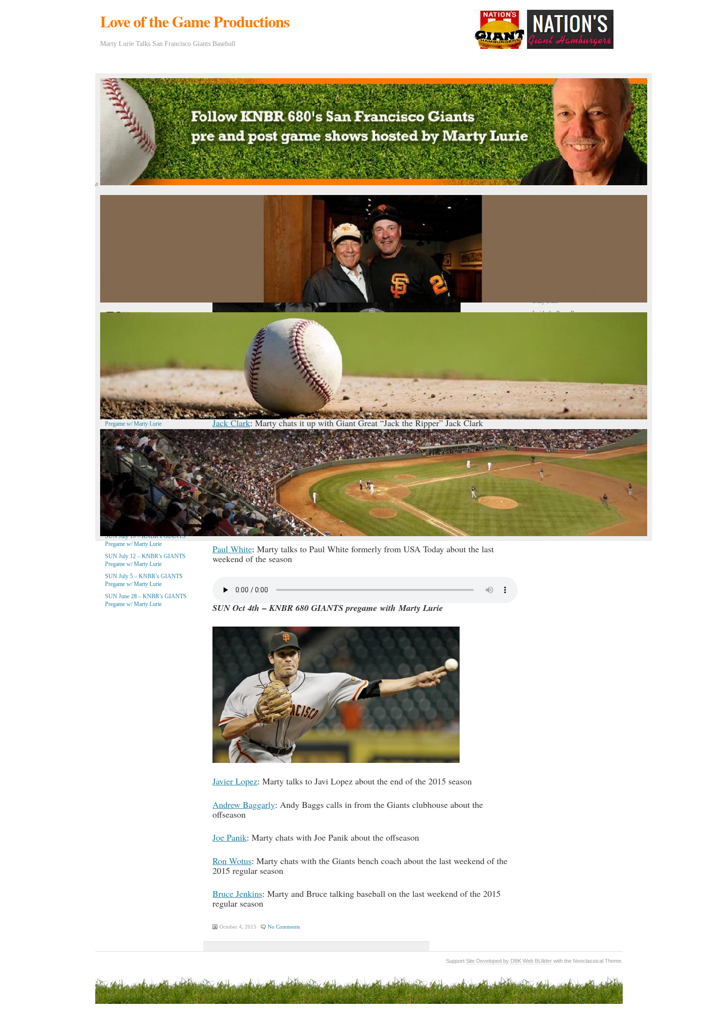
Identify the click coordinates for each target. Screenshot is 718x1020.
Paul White (232, 549)
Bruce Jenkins (237, 893)
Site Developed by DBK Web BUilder (509, 961)
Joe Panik (229, 837)
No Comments (284, 927)
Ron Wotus (232, 861)
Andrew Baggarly (243, 804)
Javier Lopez (234, 781)
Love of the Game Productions (194, 21)
